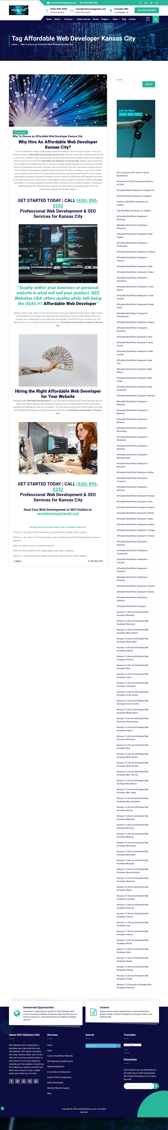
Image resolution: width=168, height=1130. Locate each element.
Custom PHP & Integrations (59, 1077)
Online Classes (83, 19)
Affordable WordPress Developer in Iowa (134, 501)
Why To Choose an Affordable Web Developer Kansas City (47, 44)
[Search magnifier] (119, 1046)
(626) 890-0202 (90, 3)
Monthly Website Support (58, 1088)
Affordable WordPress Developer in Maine (135, 472)
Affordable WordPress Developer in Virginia (136, 252)
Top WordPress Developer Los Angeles (134, 210)
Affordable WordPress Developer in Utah (134, 266)
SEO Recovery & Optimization (60, 1061)
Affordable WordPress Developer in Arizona (136, 586)
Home (49, 19)
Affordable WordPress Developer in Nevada (136, 396)
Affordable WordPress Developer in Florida (135, 536)
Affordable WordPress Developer (131, 606)
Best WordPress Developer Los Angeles (134, 196)
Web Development (55, 1082)
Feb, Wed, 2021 (96, 561)
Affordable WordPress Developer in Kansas (136, 496)
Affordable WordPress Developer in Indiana (136, 507)
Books (96, 19)
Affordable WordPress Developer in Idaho (135, 519)
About (57, 19)
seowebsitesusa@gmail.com (63, 3)
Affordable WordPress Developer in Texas (135, 272)
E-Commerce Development (59, 1072)
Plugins (104, 19)
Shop (115, 19)
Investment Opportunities (38, 1007)
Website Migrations (55, 1066)
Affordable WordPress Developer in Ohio (134, 337)
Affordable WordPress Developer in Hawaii (135, 524)
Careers (104, 1007)
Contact (132, 19)
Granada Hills (121, 8)
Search (120, 80)
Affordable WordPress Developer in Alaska (135, 592)
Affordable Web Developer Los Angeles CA (135, 190)
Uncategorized (20, 132)
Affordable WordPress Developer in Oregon (135, 322)
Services (68, 19)
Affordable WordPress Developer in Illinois (135, 513)
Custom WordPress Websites (60, 1056)
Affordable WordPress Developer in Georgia (136, 530)
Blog (124, 19)
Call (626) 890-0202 (147, 10)
